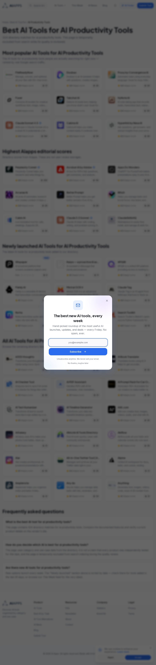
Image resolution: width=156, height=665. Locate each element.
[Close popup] (107, 300)
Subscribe (75, 351)
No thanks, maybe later (78, 363)
